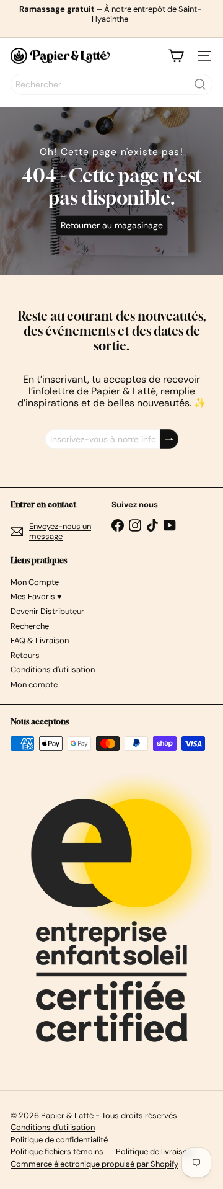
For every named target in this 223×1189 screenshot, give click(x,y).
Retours (25, 655)
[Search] (200, 84)
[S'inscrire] (169, 439)
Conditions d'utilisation (53, 669)
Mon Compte (35, 582)
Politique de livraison (154, 1151)
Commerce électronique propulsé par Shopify (94, 1164)
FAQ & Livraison (40, 640)
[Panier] (176, 56)
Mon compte (34, 684)
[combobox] (111, 84)
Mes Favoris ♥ (36, 596)
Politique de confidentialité (59, 1139)
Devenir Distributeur (47, 611)
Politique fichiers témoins (57, 1151)
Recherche (30, 626)
